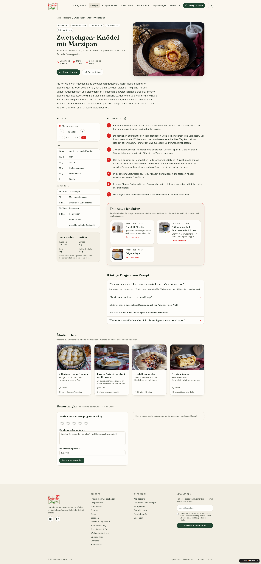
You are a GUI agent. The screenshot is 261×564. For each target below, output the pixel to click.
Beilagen (95, 518)
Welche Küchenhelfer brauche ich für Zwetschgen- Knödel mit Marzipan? (147, 320)
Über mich (175, 5)
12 (84, 137)
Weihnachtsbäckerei (100, 533)
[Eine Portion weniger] (61, 131)
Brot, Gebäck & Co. (99, 529)
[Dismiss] (257, 560)
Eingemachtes (97, 537)
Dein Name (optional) (69, 449)
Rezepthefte (143, 5)
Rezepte (94, 5)
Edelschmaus (127, 5)
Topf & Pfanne (96, 25)
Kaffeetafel (63, 25)
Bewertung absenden (72, 460)
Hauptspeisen (97, 502)
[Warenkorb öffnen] (210, 5)
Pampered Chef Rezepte (145, 502)
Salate (93, 514)
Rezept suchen (196, 5)
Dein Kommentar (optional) (72, 430)
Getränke (95, 541)
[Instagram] (50, 519)
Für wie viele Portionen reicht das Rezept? (130, 297)
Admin (210, 559)
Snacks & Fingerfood (100, 522)
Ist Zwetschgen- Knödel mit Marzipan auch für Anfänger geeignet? (143, 304)
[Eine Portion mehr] (82, 131)
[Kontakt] (57, 519)
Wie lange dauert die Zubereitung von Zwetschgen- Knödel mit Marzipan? (146, 284)
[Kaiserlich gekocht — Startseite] (53, 5)
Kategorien (78, 5)
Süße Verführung (65, 30)
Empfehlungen (160, 5)
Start (59, 18)
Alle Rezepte (139, 499)
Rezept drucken (70, 72)
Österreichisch (112, 25)
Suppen (94, 510)
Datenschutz (189, 559)
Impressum (175, 559)
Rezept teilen (94, 72)
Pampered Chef (109, 5)
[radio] (62, 423)
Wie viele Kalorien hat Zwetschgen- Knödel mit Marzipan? (139, 312)
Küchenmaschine (79, 25)
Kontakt (201, 559)
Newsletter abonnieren (195, 525)
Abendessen (96, 506)
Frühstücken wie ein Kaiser (103, 499)
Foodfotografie (140, 514)
